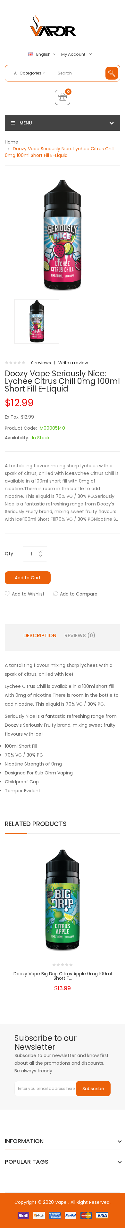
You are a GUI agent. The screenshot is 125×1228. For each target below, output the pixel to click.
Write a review (73, 363)
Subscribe (93, 1088)
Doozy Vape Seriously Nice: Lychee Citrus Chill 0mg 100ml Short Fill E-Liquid (59, 152)
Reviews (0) (80, 635)
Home (11, 142)
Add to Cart (28, 578)
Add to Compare (78, 594)
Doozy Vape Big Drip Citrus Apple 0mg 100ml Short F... (62, 975)
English (44, 54)
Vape (61, 1202)
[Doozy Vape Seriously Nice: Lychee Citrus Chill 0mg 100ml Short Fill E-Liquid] (37, 321)
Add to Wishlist (28, 594)
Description (39, 635)
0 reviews (41, 363)
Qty (9, 553)
